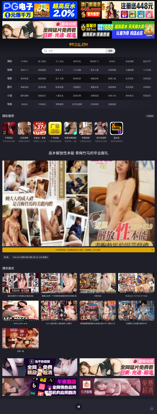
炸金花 (112, 61)
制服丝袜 (94, 78)
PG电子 (24, 61)
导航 (9, 104)
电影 (9, 78)
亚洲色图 (42, 87)
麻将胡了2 (94, 61)
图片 (9, 87)
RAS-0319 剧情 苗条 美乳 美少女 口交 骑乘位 (30, 257)
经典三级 (112, 78)
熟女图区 (130, 87)
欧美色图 (59, 87)
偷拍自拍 (42, 78)
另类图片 (147, 87)
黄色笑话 (130, 95)
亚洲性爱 (24, 78)
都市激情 (24, 95)
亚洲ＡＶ (24, 70)
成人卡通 (59, 78)
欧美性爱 (77, 78)
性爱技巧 (147, 95)
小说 (9, 95)
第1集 (6, 257)
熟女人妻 (94, 70)
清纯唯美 (112, 87)
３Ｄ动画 (77, 70)
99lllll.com (78, 44)
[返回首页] (152, 409)
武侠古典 (77, 95)
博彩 (9, 61)
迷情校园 (94, 95)
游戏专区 (77, 61)
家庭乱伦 (42, 95)
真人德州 (42, 61)
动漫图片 (77, 87)
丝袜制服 (112, 70)
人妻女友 (59, 95)
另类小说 (112, 95)
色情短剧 (112, 104)
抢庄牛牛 (147, 61)
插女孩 (24, 104)
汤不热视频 (77, 104)
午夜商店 (42, 104)
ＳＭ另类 (147, 70)
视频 (9, 70)
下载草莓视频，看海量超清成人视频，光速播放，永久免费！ (78, 250)
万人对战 (59, 61)
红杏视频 (94, 104)
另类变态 (147, 78)
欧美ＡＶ (59, 70)
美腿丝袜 (94, 87)
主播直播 (130, 70)
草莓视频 (59, 104)
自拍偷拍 (42, 70)
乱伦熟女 (130, 78)
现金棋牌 (130, 61)
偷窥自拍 (24, 87)
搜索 (110, 50)
